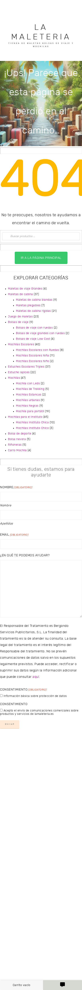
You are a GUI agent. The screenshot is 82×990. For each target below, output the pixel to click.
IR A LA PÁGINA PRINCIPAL (41, 257)
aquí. (36, 676)
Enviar (9, 724)
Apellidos (6, 523)
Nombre (5, 505)
